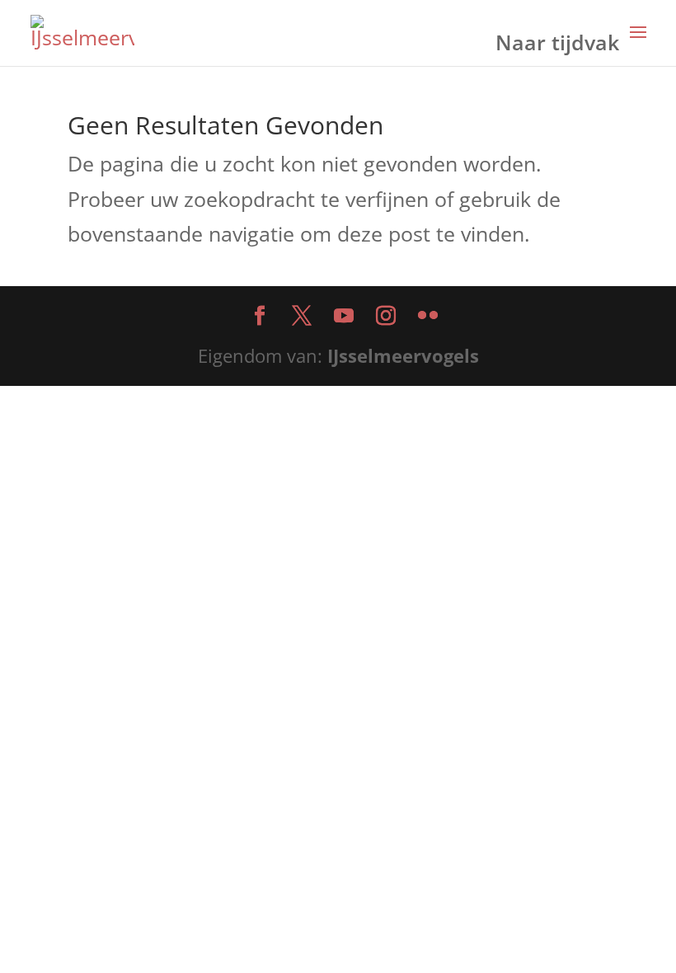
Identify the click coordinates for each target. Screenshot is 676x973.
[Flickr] (428, 317)
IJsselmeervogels (403, 355)
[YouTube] (344, 317)
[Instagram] (386, 317)
